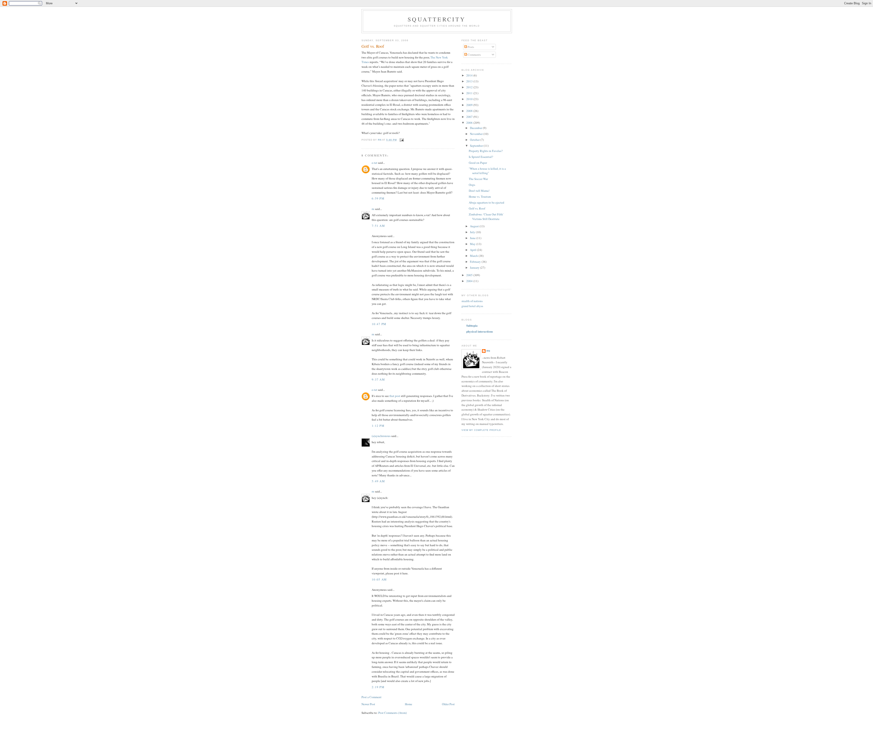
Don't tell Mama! (479, 191)
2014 (469, 75)
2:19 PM (378, 687)
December (476, 128)
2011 (469, 93)
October (475, 140)
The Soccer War (478, 179)
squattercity (437, 19)
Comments (474, 55)
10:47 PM (379, 324)
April (473, 250)
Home (408, 704)
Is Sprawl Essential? (481, 157)
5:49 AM (378, 481)
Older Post (448, 704)
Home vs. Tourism (480, 196)
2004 (469, 281)
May (473, 244)
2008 (469, 111)
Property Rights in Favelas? (486, 151)
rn (373, 209)
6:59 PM (378, 198)
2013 (469, 81)
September (477, 146)
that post (394, 396)
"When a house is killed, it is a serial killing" (487, 171)
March (474, 256)
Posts (470, 47)
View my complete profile (481, 430)
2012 (469, 87)
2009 (469, 105)
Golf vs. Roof (477, 208)
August (474, 226)
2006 (469, 123)
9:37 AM (378, 379)
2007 (469, 117)
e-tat (374, 163)
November (476, 134)
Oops (472, 185)
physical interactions (479, 331)
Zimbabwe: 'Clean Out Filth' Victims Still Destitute (486, 216)
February (476, 262)
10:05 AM (379, 579)
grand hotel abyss (472, 306)
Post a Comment (371, 697)
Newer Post (368, 704)
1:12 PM (378, 426)
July (473, 232)
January (475, 267)
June (473, 238)
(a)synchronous (381, 436)
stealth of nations (472, 301)
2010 (469, 99)
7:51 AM (378, 226)
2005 (469, 275)
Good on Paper (478, 163)
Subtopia (472, 325)
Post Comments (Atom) (392, 713)
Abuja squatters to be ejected (486, 202)
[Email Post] (402, 140)
